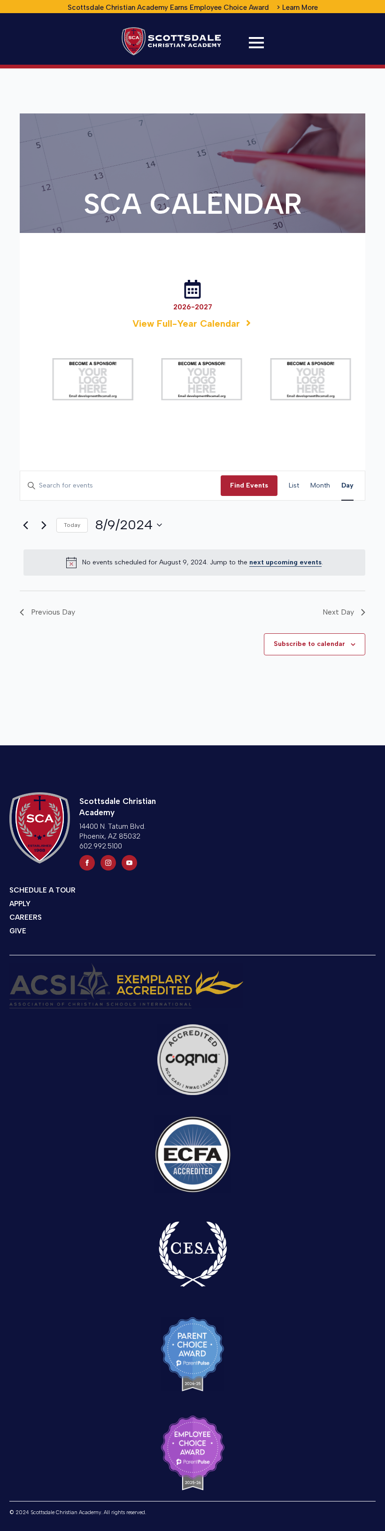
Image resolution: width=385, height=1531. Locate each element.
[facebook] (87, 863)
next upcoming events (285, 562)
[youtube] (129, 863)
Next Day (338, 612)
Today (72, 525)
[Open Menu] (256, 42)
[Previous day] (25, 525)
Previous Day (53, 612)
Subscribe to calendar (309, 644)
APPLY (20, 904)
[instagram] (108, 863)
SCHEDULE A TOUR (42, 890)
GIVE (17, 931)
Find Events (249, 485)
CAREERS (25, 917)
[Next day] (43, 525)
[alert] (194, 562)
